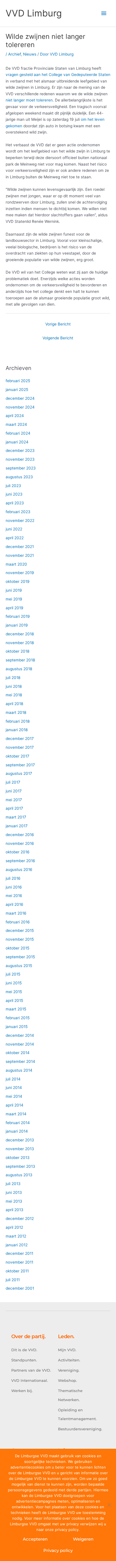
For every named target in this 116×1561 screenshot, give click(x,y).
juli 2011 (13, 1279)
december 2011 (19, 1253)
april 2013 (14, 1209)
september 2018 (20, 660)
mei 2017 (14, 800)
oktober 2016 (18, 852)
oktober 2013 (18, 1157)
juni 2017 (14, 791)
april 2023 (15, 503)
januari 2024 (17, 442)
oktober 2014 (18, 1052)
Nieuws (29, 54)
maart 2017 (16, 817)
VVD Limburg (34, 13)
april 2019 (14, 608)
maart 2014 (16, 1114)
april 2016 (14, 904)
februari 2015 (18, 1018)
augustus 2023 (19, 477)
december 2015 (20, 930)
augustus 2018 (19, 669)
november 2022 (20, 520)
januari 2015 (17, 1026)
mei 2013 (14, 1201)
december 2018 (20, 634)
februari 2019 (18, 616)
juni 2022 (14, 529)
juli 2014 (13, 1079)
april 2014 (14, 1105)
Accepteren (35, 1539)
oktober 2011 (17, 1271)
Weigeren (83, 1539)
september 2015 (20, 957)
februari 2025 (18, 380)
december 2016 (20, 834)
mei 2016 (14, 895)
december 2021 (20, 546)
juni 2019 (14, 590)
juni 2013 (14, 1192)
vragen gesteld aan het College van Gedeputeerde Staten (58, 74)
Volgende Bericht (58, 338)
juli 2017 (13, 782)
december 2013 (20, 1140)
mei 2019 (14, 599)
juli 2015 (13, 974)
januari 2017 (17, 826)
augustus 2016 (19, 869)
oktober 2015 (17, 948)
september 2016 (20, 860)
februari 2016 (18, 922)
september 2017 (20, 765)
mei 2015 (14, 991)
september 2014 (20, 1061)
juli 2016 (13, 878)
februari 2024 (18, 433)
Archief (14, 54)
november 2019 (20, 572)
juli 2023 (13, 485)
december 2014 (20, 1035)
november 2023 (20, 459)
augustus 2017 (19, 773)
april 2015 (14, 1000)
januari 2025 (17, 389)
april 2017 (14, 808)
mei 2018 (14, 695)
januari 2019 (17, 625)
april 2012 (14, 1227)
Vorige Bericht (58, 324)
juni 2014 (14, 1087)
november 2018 (20, 642)
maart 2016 (16, 913)
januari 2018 (17, 729)
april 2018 (14, 703)
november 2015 (20, 939)
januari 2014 (17, 1131)
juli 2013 (13, 1183)
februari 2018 (18, 721)
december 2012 (20, 1218)
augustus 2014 (19, 1070)
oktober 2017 (17, 756)
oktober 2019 (18, 581)
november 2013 (20, 1149)
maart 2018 (16, 712)
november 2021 (20, 555)
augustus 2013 (19, 1175)
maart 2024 (16, 424)
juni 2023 (14, 494)
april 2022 (15, 538)
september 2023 (21, 468)
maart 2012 (16, 1236)
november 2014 (20, 1044)
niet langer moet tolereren (29, 100)
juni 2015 (14, 983)
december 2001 (20, 1288)
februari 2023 (18, 511)
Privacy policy (58, 1550)
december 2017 (20, 738)
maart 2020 (16, 564)
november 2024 (20, 407)
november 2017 (20, 747)
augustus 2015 (19, 965)
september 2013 (20, 1166)
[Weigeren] (109, 1505)
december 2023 (20, 450)
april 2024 (15, 415)
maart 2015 (16, 1009)
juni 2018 (14, 686)
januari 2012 (17, 1245)
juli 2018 (13, 677)
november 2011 (19, 1262)
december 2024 (20, 398)
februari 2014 (18, 1122)
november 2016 (20, 843)
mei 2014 (14, 1096)
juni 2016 (14, 887)
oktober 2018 (17, 651)
